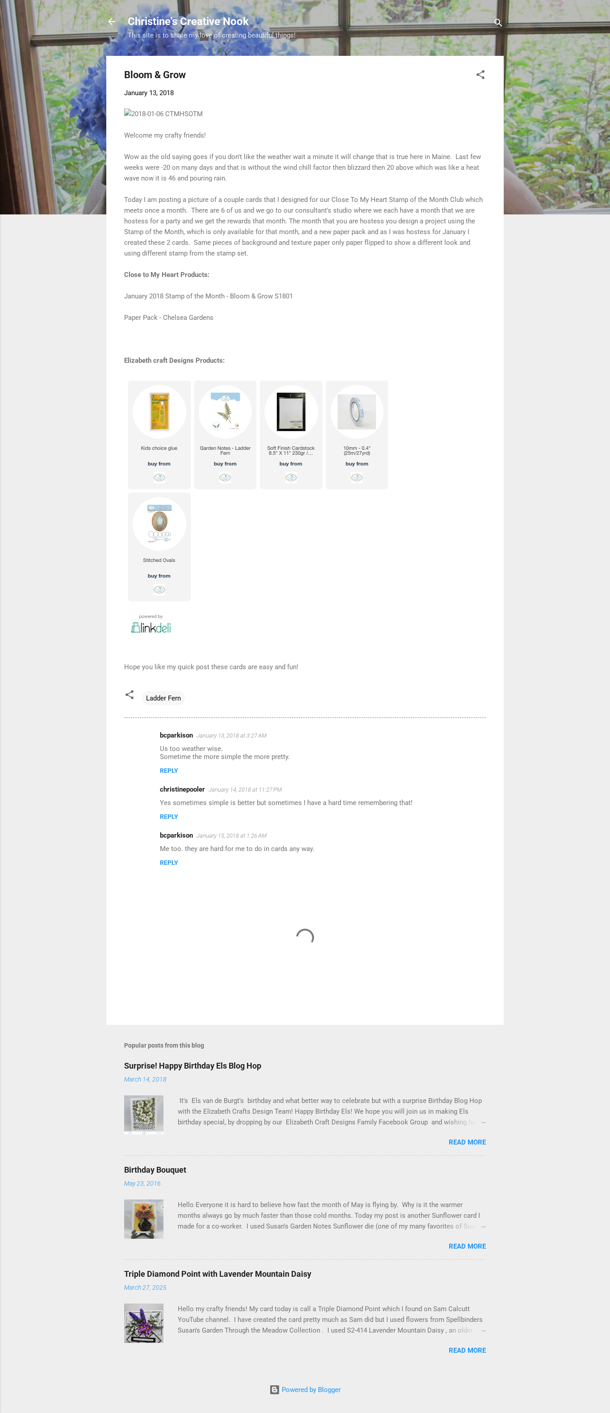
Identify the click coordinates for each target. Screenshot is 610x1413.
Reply (169, 770)
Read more (467, 1142)
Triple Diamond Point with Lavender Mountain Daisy (217, 1274)
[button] (480, 76)
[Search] (498, 24)
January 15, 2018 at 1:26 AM (231, 835)
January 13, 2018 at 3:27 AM (231, 735)
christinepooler (182, 789)
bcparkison (176, 735)
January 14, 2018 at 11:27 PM (245, 789)
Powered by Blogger (310, 1390)
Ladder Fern (163, 698)
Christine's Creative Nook (188, 21)
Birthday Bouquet (155, 1169)
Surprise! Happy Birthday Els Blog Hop (192, 1065)
